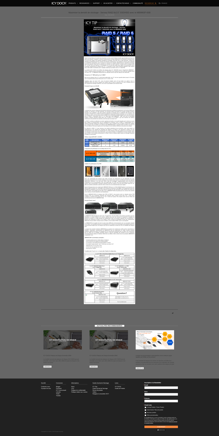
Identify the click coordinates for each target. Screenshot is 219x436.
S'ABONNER (161, 427)
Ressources (84, 3)
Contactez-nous (122, 3)
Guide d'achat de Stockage (100, 388)
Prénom (147, 398)
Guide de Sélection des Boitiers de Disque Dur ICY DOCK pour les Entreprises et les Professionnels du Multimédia (91, 314)
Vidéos (94, 392)
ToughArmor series (96, 251)
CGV (72, 388)
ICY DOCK (118, 386)
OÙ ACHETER (107, 3)
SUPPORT (96, 3)
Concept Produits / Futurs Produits (155, 407)
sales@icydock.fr (125, 298)
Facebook (59, 388)
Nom (145, 391)
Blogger (58, 386)
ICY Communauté (61, 390)
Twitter (58, 394)
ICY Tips (95, 386)
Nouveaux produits (151, 412)
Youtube (58, 395)
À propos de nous (46, 388)
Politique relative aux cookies (79, 392)
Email (146, 385)
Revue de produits (98, 390)
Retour (169, 313)
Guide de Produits (120, 388)
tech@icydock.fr (124, 296)
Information (102, 262)
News (73, 386)
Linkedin (58, 392)
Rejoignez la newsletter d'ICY (101, 394)
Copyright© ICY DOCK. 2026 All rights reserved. (52, 431)
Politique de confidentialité (78, 390)
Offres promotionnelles (152, 415)
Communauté (138, 3)
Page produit (102, 261)
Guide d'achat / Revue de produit (155, 410)
